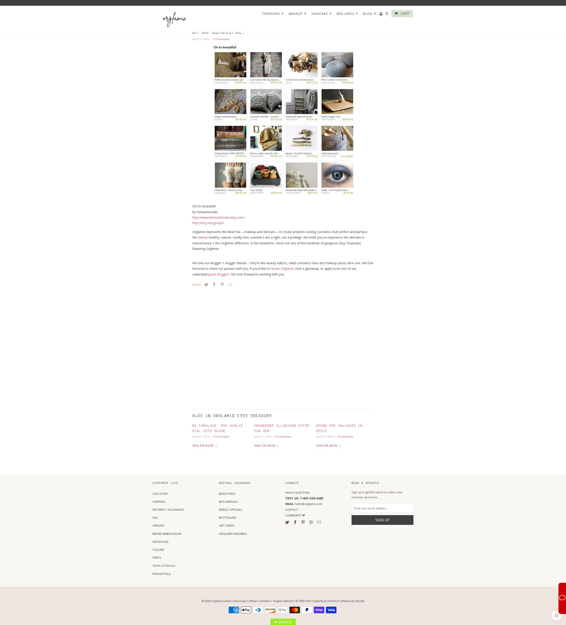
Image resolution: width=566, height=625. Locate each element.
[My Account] (381, 14)
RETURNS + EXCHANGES (168, 510)
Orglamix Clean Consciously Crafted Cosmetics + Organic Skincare (252, 601)
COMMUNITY (293, 515)
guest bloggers (218, 274)
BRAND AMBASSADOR (167, 534)
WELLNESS (347, 13)
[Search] (387, 14)
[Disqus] (223, 347)
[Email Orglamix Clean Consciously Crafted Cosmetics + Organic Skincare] (319, 522)
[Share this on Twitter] (205, 284)
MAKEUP (297, 13)
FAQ (155, 518)
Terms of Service (164, 566)
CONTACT (291, 510)
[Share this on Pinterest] (221, 284)
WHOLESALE (161, 542)
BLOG (369, 13)
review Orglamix (282, 268)
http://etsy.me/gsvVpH (208, 223)
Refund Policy (162, 574)
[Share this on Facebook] (213, 284)
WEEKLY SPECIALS (230, 510)
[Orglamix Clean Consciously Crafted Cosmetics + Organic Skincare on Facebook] (295, 522)
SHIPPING (159, 502)
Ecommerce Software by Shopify (344, 601)
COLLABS (158, 550)
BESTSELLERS (228, 518)
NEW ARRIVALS (228, 502)
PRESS (157, 558)
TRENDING (273, 13)
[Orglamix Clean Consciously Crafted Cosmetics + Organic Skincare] (175, 19)
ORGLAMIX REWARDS (233, 534)
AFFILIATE (158, 526)
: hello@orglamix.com (303, 504)
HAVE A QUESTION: (297, 493)
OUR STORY (160, 494)
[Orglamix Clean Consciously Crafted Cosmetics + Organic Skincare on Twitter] (287, 522)
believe (203, 237)
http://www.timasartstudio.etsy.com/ (218, 217)
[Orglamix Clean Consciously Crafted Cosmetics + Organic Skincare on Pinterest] (303, 522)
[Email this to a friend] (229, 284)
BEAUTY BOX (227, 494)
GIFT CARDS (226, 526)
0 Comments (221, 39)
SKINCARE (321, 13)
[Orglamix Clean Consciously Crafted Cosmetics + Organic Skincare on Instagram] (311, 522)
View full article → (205, 445)
